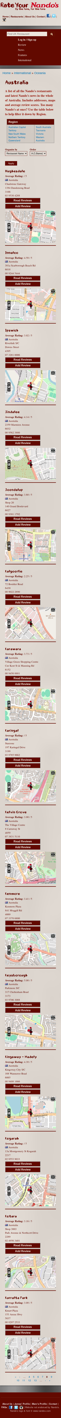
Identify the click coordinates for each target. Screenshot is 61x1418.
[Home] (30, 6)
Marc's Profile (39, 1403)
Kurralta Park (16, 1298)
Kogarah (12, 1138)
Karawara (13, 649)
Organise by (11, 149)
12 (29, 1380)
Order (33, 149)
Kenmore (12, 894)
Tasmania (40, 130)
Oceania (40, 73)
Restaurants (17, 16)
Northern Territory (16, 137)
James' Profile (22, 1403)
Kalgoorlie (13, 571)
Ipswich (11, 330)
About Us (30, 16)
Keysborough (16, 975)
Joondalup (14, 490)
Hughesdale (15, 171)
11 (23, 1380)
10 (18, 1380)
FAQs (4, 1407)
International (22, 73)
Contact (41, 16)
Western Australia (40, 139)
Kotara (11, 1216)
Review (22, 44)
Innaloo (11, 253)
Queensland (14, 140)
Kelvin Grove (16, 812)
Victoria (39, 133)
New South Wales (17, 133)
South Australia (43, 127)
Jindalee (12, 412)
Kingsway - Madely (21, 1057)
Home (6, 16)
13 (35, 1380)
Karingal (12, 730)
